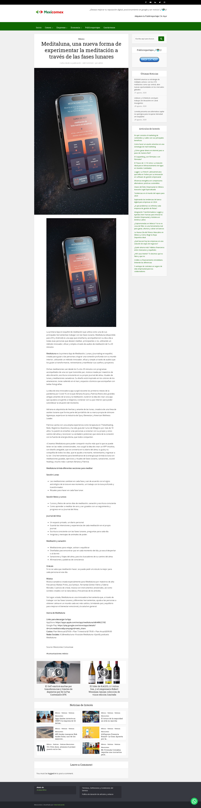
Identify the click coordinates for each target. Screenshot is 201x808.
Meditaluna (51, 353)
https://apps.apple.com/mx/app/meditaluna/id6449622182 (80, 622)
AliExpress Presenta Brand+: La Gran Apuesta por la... (112, 736)
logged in (52, 773)
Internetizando (59, 805)
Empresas (61, 27)
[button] (194, 801)
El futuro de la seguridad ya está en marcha (112, 719)
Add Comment (88, 63)
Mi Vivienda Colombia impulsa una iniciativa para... (111, 752)
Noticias (64, 713)
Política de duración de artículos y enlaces (97, 794)
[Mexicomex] (49, 11)
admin (100, 63)
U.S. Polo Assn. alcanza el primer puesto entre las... (61, 748)
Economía (75, 27)
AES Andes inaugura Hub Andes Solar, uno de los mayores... (66, 736)
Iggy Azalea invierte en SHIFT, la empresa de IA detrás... (65, 720)
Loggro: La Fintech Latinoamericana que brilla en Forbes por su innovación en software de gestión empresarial (148, 174)
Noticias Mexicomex (67, 744)
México (81, 39)
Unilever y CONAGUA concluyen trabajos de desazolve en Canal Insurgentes (146, 100)
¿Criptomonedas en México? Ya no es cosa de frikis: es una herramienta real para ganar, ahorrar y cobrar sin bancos (149, 226)
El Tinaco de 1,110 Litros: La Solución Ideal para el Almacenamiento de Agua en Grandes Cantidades (148, 165)
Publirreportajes (92, 27)
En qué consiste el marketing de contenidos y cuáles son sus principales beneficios (149, 138)
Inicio (38, 27)
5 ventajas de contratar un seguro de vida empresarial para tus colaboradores (148, 268)
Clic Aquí (163, 16)
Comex (48, 27)
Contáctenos (109, 27)
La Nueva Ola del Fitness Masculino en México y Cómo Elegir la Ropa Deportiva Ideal (148, 235)
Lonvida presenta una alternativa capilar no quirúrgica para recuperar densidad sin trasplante (149, 114)
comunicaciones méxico (58, 653)
